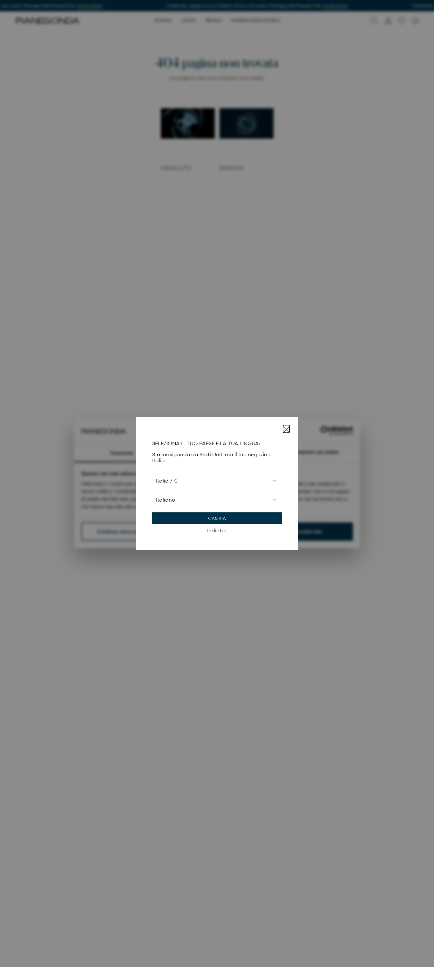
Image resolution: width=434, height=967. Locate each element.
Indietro (217, 530)
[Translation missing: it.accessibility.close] (286, 429)
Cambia (217, 518)
